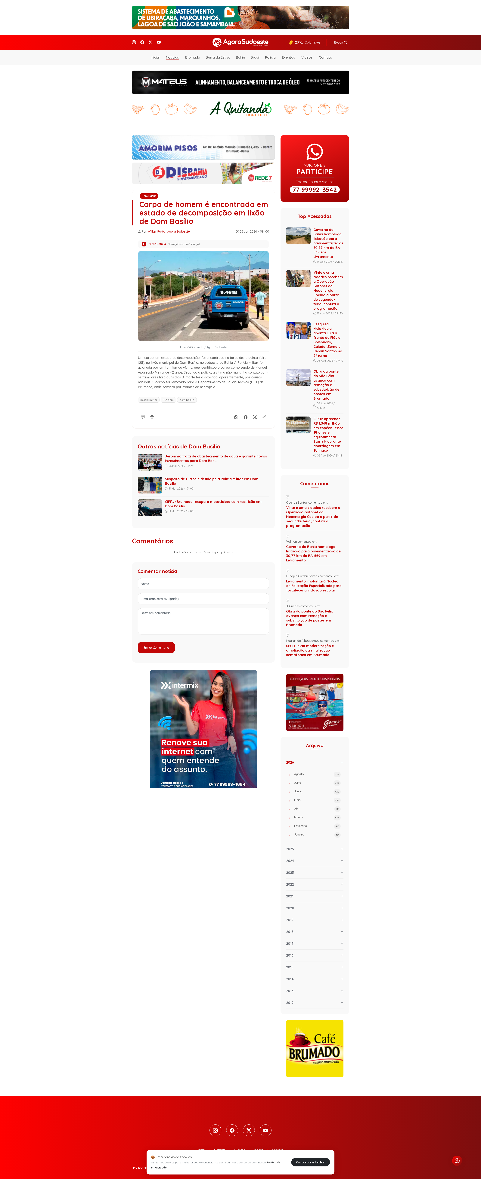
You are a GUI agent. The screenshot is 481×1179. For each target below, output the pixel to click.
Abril (316, 808)
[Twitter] (150, 42)
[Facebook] (142, 42)
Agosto (316, 774)
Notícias (172, 57)
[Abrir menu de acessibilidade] (457, 1161)
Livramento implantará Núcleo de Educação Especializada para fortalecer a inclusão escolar (314, 585)
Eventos (288, 57)
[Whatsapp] (236, 416)
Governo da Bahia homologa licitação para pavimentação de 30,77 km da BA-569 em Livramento (328, 243)
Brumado (192, 57)
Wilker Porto (156, 231)
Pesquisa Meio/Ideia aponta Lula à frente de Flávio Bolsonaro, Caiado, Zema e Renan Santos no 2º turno (327, 340)
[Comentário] (142, 416)
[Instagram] (134, 42)
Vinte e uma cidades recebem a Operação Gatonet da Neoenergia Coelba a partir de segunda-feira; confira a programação (328, 290)
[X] (255, 416)
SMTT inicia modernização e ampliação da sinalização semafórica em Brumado (310, 650)
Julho (316, 782)
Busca (339, 42)
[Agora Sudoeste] (240, 42)
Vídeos (306, 57)
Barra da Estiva (218, 57)
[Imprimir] (152, 416)
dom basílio (187, 400)
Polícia (270, 57)
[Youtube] (159, 42)
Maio (316, 800)
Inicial (155, 57)
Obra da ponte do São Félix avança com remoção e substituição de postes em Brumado (326, 385)
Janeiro (316, 834)
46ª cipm (168, 400)
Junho (316, 791)
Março (316, 817)
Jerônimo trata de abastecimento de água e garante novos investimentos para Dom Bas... (216, 458)
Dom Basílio (149, 196)
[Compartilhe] (264, 416)
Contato (325, 57)
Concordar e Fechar (310, 1162)
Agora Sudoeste (178, 231)
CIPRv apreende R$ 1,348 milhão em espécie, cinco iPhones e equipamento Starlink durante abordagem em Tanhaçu (328, 435)
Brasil (255, 57)
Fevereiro (316, 826)
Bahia (240, 57)
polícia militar (148, 400)
